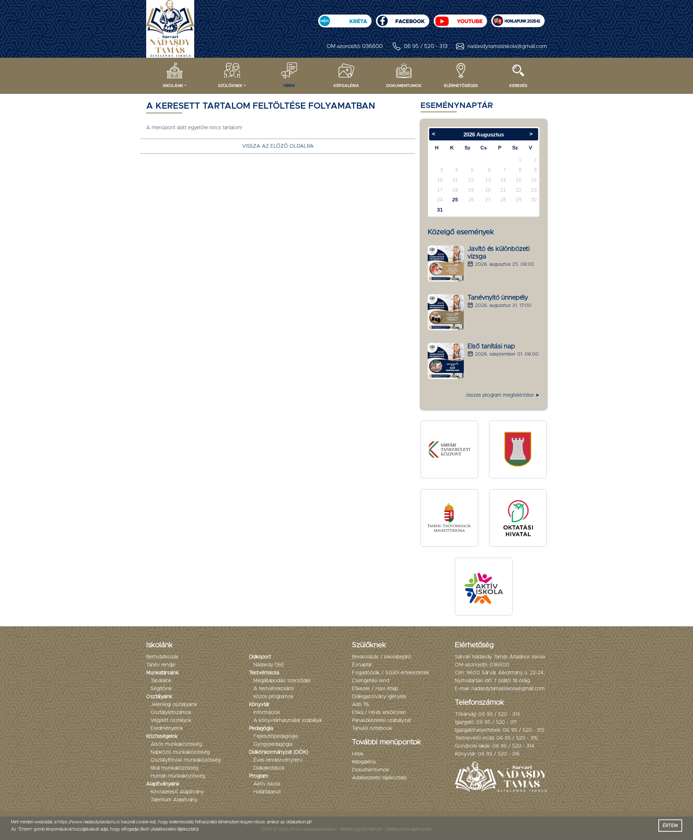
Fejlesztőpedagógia (275, 736)
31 (440, 210)
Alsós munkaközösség (176, 744)
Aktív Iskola (266, 784)
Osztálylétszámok (171, 712)
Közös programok (273, 696)
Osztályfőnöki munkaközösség (186, 760)
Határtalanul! (267, 792)
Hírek (289, 86)
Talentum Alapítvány (174, 799)
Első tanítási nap (491, 346)
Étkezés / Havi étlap (375, 688)
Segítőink (161, 688)
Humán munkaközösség (178, 776)
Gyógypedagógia (272, 744)
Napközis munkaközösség (180, 752)
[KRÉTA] (345, 18)
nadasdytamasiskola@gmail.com (507, 46)
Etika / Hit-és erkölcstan (379, 712)
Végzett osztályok (171, 720)
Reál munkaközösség (174, 768)
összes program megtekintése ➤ (503, 395)
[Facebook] (402, 18)
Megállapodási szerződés (282, 680)
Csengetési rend (370, 680)
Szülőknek (230, 86)
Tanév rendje (160, 664)
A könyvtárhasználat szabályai (287, 720)
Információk (266, 712)
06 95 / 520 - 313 (426, 46)
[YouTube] (460, 18)
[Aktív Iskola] (483, 586)
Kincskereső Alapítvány (177, 792)
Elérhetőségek (461, 86)
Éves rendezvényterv (277, 760)
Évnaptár (362, 664)
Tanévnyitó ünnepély (497, 298)
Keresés (518, 86)
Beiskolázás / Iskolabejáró (381, 657)
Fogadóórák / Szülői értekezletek (390, 672)
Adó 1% (360, 704)
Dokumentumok (404, 86)
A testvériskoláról (273, 688)
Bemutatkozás (162, 657)
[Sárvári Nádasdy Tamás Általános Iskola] (518, 18)
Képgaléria (346, 86)
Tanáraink (161, 680)
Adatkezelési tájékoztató (379, 777)
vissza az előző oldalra (278, 146)
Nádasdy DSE (268, 664)
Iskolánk (173, 86)
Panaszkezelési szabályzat (381, 720)
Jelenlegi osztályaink (174, 704)
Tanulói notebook (372, 728)
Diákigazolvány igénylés (379, 696)
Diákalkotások (268, 768)
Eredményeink (167, 728)
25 (455, 200)
